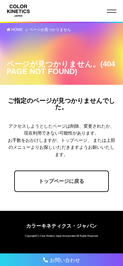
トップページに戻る (61, 181)
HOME (17, 29)
